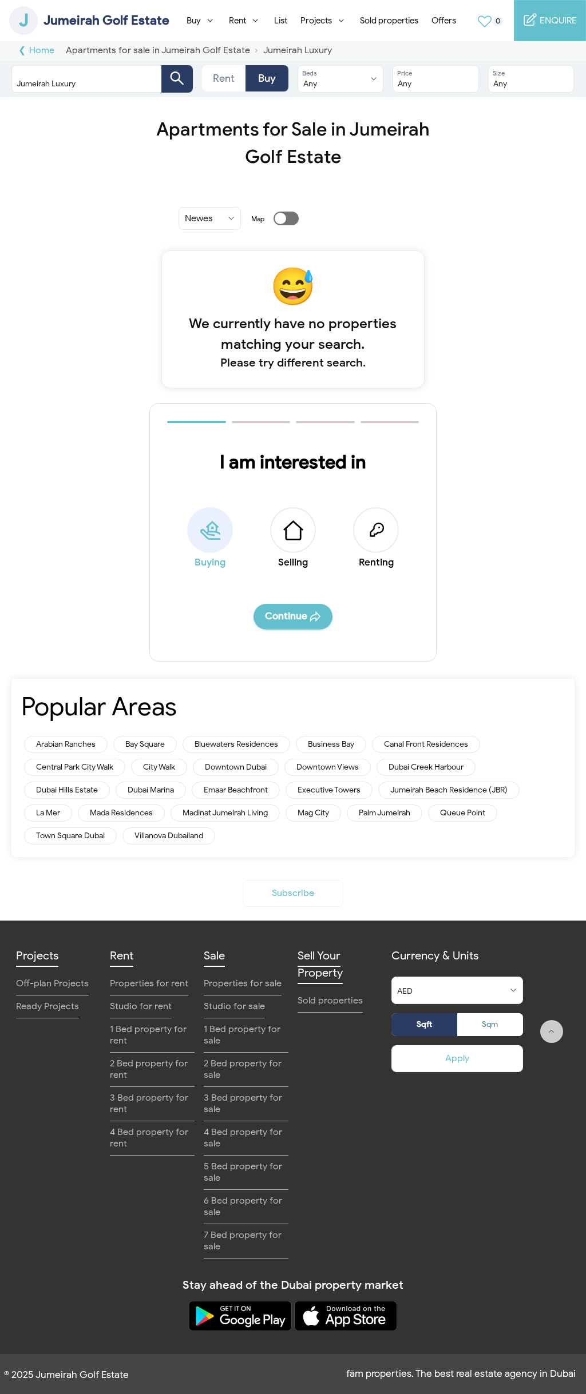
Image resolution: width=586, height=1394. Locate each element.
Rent (224, 78)
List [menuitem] (280, 20)
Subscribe (293, 893)
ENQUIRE (557, 20)
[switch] (279, 218)
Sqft (424, 1024)
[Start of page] (551, 1031)
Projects (37, 956)
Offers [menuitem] (443, 20)
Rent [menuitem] (237, 20)
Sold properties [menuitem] (389, 20)
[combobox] (91, 79)
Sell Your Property (320, 964)
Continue (286, 616)
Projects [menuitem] (316, 20)
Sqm (490, 1024)
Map (257, 218)
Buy (267, 78)
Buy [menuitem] (194, 20)
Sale (214, 956)
